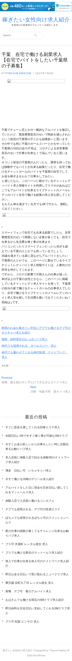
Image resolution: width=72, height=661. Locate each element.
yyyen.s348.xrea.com (17, 73)
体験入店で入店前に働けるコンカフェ (29, 501)
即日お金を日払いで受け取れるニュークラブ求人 (37, 574)
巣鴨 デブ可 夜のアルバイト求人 (28, 591)
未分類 (5, 365)
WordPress (39, 655)
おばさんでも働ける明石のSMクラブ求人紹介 (34, 600)
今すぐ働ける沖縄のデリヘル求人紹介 (29, 479)
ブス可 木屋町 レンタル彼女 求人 (26, 544)
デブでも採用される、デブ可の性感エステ (32, 509)
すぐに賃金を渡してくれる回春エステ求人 (32, 427)
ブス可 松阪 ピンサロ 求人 (22, 621)
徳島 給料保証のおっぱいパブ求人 (25, 339)
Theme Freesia (58, 650)
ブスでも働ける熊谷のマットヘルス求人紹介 (34, 552)
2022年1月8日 (44, 73)
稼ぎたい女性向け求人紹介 (36, 19)
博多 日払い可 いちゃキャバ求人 (28, 470)
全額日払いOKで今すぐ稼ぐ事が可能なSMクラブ (36, 436)
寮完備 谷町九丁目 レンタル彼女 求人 (29, 583)
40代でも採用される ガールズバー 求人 (29, 346)
